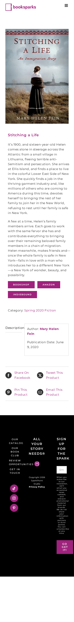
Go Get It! (65, 547)
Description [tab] (13, 328)
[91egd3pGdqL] (37, 76)
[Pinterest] (14, 508)
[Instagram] (14, 498)
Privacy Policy (37, 487)
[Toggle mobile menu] (67, 5)
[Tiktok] (14, 488)
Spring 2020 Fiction (40, 310)
